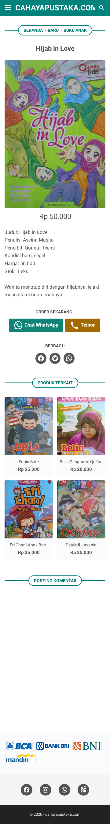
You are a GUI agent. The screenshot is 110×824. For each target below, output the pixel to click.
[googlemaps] (83, 790)
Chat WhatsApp (40, 325)
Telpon (87, 325)
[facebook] (40, 358)
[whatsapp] (69, 358)
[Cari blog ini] (101, 8)
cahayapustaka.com (56, 7)
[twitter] (55, 358)
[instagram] (45, 790)
